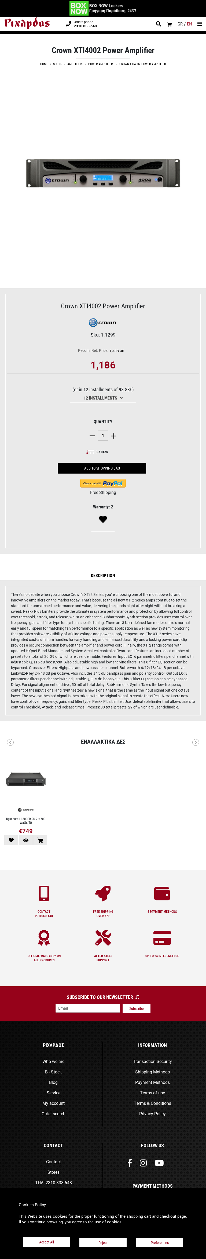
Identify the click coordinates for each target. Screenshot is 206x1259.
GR (180, 24)
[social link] (130, 1164)
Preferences (160, 1242)
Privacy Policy (152, 1113)
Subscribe (136, 1008)
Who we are (53, 1061)
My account (53, 1103)
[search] (158, 24)
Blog (53, 1082)
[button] (103, 575)
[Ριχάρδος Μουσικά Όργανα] (27, 23)
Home (44, 64)
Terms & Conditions (152, 1103)
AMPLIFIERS (75, 64)
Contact (53, 1161)
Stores (53, 1172)
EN (189, 24)
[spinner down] (94, 435)
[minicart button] (169, 24)
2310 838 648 (59, 1182)
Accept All (46, 1242)
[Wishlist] (103, 519)
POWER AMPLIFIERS (101, 64)
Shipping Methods (152, 1072)
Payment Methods (152, 1082)
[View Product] (26, 840)
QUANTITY (103, 421)
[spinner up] (112, 435)
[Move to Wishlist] (11, 840)
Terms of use (152, 1092)
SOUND (57, 64)
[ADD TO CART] (40, 840)
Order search (53, 1113)
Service (53, 1092)
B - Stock (53, 1072)
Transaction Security (152, 1061)
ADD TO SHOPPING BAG (102, 468)
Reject (103, 1242)
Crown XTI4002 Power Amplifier (142, 64)
